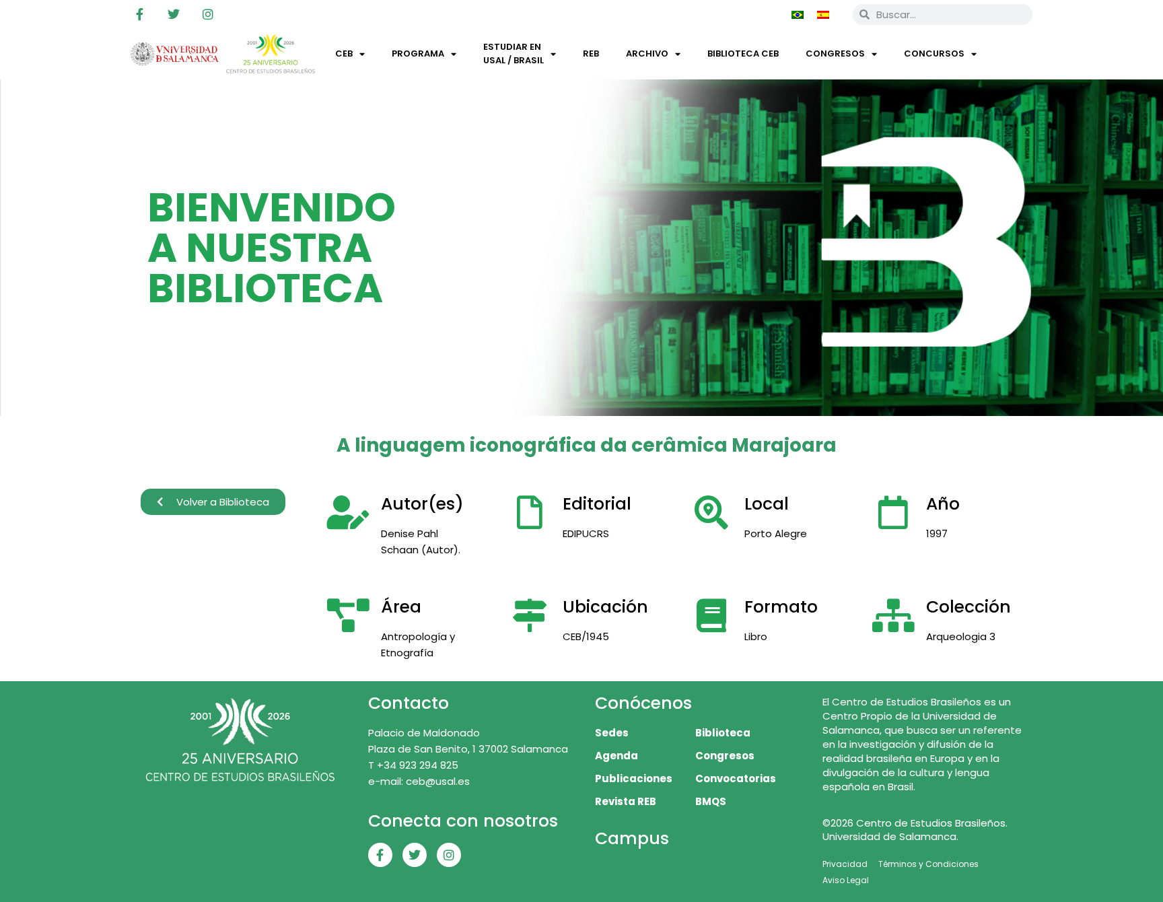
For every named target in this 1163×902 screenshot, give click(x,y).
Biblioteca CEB (743, 53)
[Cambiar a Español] (823, 14)
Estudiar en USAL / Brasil (513, 53)
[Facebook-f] (139, 14)
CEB (344, 53)
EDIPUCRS (586, 533)
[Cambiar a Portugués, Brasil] (797, 14)
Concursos (934, 53)
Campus (632, 838)
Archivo (647, 53)
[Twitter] (174, 14)
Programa (418, 53)
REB (591, 53)
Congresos (835, 53)
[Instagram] (208, 14)
